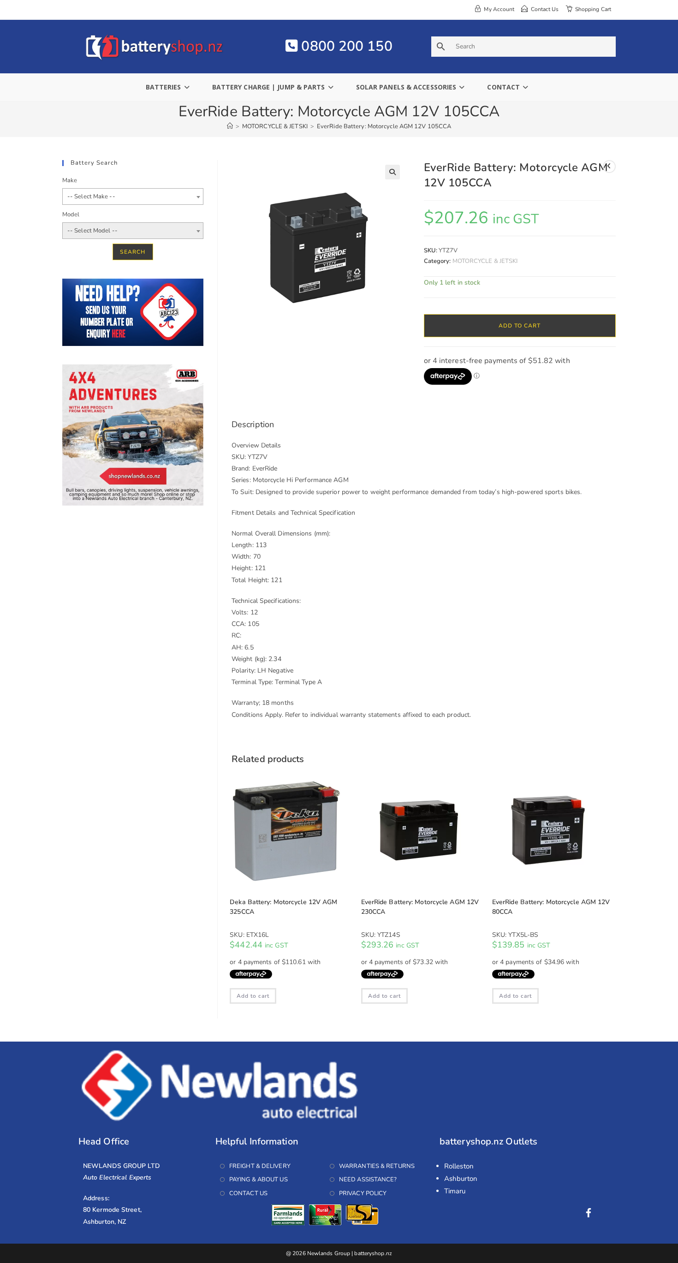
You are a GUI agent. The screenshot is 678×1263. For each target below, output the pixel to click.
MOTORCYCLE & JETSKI (485, 261)
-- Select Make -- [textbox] (91, 196)
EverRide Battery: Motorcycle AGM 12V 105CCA (384, 126)
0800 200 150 (344, 46)
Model (71, 214)
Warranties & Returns (377, 1166)
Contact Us (248, 1193)
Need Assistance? (368, 1179)
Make (69, 180)
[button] (392, 172)
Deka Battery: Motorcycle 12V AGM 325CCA (283, 907)
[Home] (230, 126)
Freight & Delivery (260, 1166)
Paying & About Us (258, 1179)
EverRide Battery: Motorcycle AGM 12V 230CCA (420, 907)
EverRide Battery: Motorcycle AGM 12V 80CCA (551, 907)
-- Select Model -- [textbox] (92, 230)
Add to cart (520, 325)
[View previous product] (609, 166)
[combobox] (132, 196)
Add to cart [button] (253, 996)
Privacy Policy (363, 1193)
